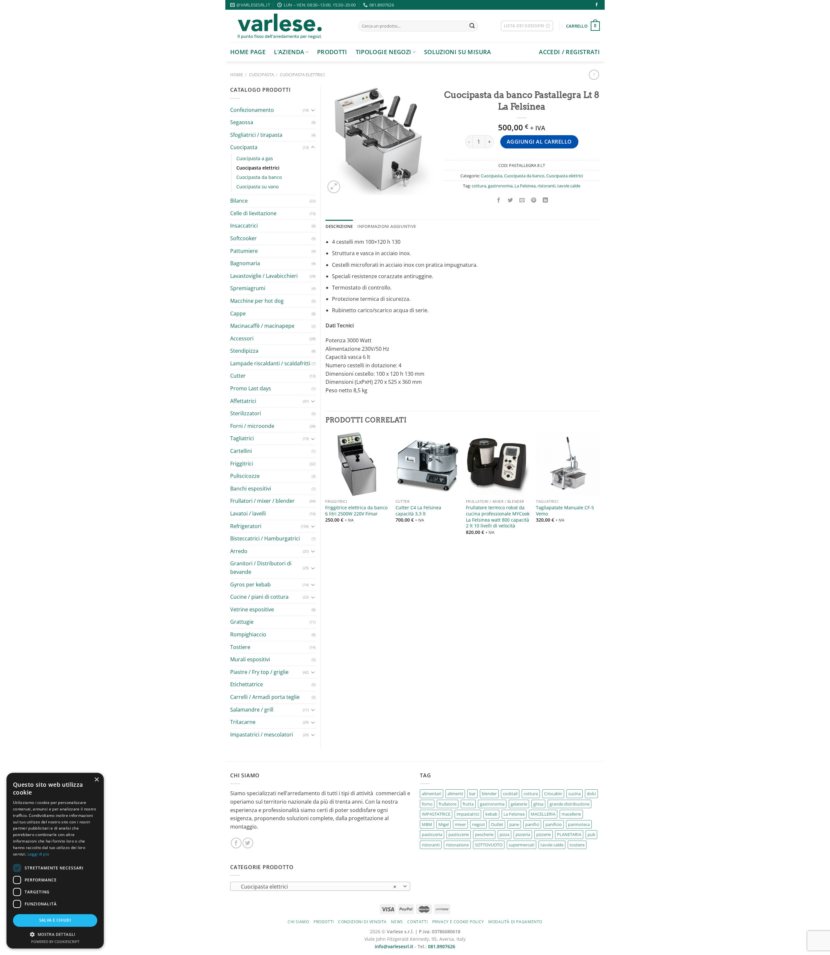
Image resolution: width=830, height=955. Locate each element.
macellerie (571, 814)
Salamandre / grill (251, 709)
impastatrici (467, 814)
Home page (248, 52)
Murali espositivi (250, 659)
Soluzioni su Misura (457, 52)
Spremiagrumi (247, 288)
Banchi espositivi (250, 488)
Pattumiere (244, 250)
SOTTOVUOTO (489, 845)
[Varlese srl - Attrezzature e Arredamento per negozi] (289, 26)
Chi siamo (298, 922)
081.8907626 (441, 946)
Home (236, 74)
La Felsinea (525, 186)
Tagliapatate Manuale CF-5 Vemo (565, 511)
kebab (491, 814)
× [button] (96, 779)
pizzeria (523, 834)
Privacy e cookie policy (458, 922)
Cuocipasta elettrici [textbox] (317, 886)
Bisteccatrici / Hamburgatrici (265, 538)
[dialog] (55, 861)
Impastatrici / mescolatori (261, 734)
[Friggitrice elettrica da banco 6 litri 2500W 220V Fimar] (357, 464)
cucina (574, 793)
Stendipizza (244, 350)
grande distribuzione (569, 804)
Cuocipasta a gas (254, 158)
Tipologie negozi (383, 52)
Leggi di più (38, 854)
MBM (427, 824)
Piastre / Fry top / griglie (259, 672)
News (397, 922)
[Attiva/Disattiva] (312, 110)
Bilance (239, 200)
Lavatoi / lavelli (248, 513)
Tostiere (240, 647)
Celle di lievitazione (253, 213)
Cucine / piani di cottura (259, 596)
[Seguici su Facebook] (597, 5)
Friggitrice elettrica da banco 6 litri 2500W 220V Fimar (356, 511)
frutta (468, 804)
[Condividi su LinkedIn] (545, 200)
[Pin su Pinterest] (533, 200)
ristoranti (546, 186)
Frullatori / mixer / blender (262, 500)
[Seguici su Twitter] (248, 843)
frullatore (447, 804)
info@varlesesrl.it (394, 946)
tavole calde (568, 186)
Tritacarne (242, 721)
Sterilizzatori (245, 413)
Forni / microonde (252, 426)
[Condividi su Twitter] (510, 200)
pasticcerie (458, 834)
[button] (55, 934)
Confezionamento (252, 109)
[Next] (599, 489)
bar (472, 793)
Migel (443, 824)
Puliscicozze (245, 475)
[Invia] (472, 26)
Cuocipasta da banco (259, 177)
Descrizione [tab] (339, 226)
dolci (591, 793)
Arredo (238, 551)
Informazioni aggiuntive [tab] (386, 226)
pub (591, 834)
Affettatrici (243, 401)
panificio (553, 824)
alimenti (455, 793)
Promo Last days (250, 388)
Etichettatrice (246, 684)
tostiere (577, 845)
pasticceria (432, 834)
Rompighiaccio (248, 634)
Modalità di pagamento (515, 922)
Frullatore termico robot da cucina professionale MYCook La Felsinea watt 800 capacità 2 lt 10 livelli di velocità (497, 517)
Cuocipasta (261, 74)
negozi (478, 824)
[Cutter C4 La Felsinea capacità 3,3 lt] (427, 464)
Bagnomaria (245, 263)
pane (514, 824)
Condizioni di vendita (362, 922)
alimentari (431, 793)
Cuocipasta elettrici (302, 74)
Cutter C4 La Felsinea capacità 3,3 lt (418, 511)
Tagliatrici (242, 438)
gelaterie (519, 804)
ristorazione (457, 845)
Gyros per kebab (250, 584)
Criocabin (553, 793)
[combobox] (320, 886)
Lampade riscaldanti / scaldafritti (270, 363)
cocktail (510, 793)
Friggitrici (241, 463)
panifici (532, 824)
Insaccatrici (244, 225)
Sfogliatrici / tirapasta (256, 134)
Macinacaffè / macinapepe (262, 325)
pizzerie (543, 834)
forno (427, 804)
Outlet (497, 824)
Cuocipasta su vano (257, 186)
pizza (504, 834)
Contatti (417, 922)
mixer (460, 824)
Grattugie (242, 621)
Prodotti (332, 52)
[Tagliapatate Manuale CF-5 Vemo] (568, 464)
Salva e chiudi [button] (55, 920)
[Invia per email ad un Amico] (522, 200)
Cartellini (241, 450)
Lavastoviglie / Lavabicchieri (264, 275)
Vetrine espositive (252, 609)
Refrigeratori (245, 526)
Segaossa (241, 122)
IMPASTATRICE (436, 814)
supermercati (521, 845)
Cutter (238, 375)
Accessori (242, 338)
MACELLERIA (543, 814)
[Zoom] (333, 187)
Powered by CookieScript (55, 941)
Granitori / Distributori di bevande (260, 567)
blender (489, 793)
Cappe (238, 313)
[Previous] (326, 489)
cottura (479, 186)
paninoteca (579, 824)
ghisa (538, 804)
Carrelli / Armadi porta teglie (265, 697)
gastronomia (500, 186)
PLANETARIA (569, 834)
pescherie (484, 834)
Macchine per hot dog (257, 300)
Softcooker (243, 238)
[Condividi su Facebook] (498, 200)
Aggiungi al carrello (539, 141)
